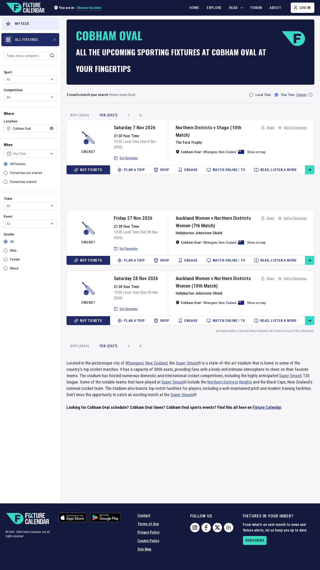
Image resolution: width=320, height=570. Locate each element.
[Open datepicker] (51, 154)
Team (8, 199)
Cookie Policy (148, 541)
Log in (305, 8)
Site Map (144, 549)
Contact (144, 515)
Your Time (288, 95)
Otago (223, 127)
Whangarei (210, 152)
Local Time (263, 95)
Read (233, 8)
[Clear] (49, 56)
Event (8, 216)
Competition (13, 90)
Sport (8, 72)
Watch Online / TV (229, 170)
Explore (214, 8)
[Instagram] (195, 527)
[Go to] (309, 169)
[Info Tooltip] (310, 95)
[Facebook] (206, 527)
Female (15, 259)
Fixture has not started (26, 173)
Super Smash (187, 363)
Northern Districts (194, 127)
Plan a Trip (134, 170)
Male (13, 250)
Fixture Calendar (267, 407)
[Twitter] (217, 527)
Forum (256, 8)
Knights (245, 382)
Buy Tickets (91, 170)
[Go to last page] (140, 115)
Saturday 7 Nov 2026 (135, 127)
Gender (9, 234)
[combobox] (24, 56)
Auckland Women (193, 218)
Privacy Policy (149, 532)
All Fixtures (18, 164)
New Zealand (227, 152)
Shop (164, 170)
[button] (30, 23)
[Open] (52, 55)
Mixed (14, 268)
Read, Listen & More (278, 170)
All (12, 241)
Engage (191, 170)
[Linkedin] (228, 527)
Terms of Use (148, 524)
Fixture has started (23, 182)
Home (194, 8)
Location (10, 121)
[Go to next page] (128, 115)
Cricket (88, 152)
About (275, 8)
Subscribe (254, 540)
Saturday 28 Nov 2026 (136, 278)
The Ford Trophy (189, 142)
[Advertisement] (190, 190)
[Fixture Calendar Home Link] (25, 8)
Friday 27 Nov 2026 (133, 218)
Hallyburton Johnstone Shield (199, 233)
